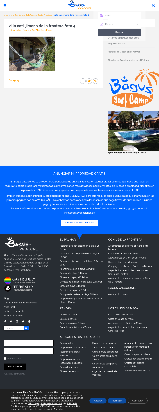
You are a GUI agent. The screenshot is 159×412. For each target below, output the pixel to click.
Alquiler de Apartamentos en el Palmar (128, 60)
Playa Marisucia (116, 43)
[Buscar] (26, 328)
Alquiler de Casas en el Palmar (124, 51)
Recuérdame (14, 358)
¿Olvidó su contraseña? (14, 374)
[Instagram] (17, 321)
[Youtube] (11, 321)
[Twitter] (23, 321)
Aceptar (98, 400)
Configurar (137, 400)
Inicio (6, 15)
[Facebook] (5, 321)
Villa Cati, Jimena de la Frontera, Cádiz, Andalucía (31, 15)
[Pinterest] (29, 321)
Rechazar (117, 400)
